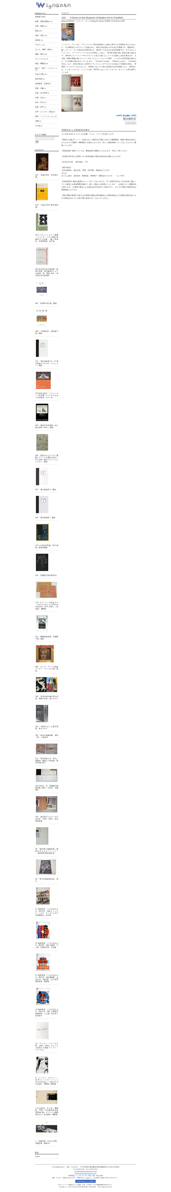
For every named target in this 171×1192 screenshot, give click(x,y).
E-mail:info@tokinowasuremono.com (85, 1171)
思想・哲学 (40, 107)
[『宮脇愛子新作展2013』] (47, 562)
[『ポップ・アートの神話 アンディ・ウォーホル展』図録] (47, 653)
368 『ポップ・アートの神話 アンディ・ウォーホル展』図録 (47, 669)
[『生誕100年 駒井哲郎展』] (47, 191)
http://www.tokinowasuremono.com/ (85, 1173)
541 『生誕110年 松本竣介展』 (46, 176)
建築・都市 (41, 54)
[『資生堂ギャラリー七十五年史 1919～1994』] (47, 804)
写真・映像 (41, 26)
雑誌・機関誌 (41, 63)
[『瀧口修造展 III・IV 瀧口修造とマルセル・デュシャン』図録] (47, 348)
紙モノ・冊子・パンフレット (46, 69)
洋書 (38, 121)
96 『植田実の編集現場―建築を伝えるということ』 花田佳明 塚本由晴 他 (46, 851)
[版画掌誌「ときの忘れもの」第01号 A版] (47, 996)
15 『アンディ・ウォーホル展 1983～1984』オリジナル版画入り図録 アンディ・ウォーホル (46, 1047)
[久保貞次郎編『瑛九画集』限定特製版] (47, 532)
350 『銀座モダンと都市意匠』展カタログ (46, 728)
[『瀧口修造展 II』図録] (47, 476)
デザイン (40, 45)
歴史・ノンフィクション (46, 116)
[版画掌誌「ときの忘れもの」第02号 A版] (47, 962)
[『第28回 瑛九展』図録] (47, 290)
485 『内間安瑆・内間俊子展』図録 (46, 332)
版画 (38, 31)
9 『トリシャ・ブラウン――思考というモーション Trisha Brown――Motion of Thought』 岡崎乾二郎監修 (47, 1081)
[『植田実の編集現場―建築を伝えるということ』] (47, 835)
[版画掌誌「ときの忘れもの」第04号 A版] (47, 930)
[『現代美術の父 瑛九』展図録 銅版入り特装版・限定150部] (47, 749)
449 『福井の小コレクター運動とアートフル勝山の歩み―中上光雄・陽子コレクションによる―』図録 (46, 458)
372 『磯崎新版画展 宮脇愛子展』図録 (46, 638)
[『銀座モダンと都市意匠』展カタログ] (47, 713)
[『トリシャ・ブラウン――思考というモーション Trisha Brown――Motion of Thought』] (47, 1064)
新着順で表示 (40, 17)
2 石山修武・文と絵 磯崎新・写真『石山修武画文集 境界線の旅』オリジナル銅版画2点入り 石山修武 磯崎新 (46, 1111)
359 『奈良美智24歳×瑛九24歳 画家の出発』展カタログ (46, 697)
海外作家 (40, 79)
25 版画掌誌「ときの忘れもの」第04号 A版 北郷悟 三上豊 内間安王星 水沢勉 (46, 945)
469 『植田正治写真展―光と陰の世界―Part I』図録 (46, 426)
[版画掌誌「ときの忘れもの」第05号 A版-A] (47, 895)
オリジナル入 (41, 59)
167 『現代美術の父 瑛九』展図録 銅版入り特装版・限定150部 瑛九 (46, 761)
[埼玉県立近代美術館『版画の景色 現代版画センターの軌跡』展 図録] (47, 256)
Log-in (37, 1156)
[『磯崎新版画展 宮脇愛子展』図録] (47, 623)
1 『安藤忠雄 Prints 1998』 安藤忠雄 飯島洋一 (46, 1142)
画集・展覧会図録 (43, 21)
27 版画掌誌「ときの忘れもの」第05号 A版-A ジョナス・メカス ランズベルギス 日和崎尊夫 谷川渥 (47, 912)
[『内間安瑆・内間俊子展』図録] (47, 318)
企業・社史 (40, 98)
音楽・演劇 (40, 88)
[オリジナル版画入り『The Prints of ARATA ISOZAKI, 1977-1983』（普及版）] (47, 590)
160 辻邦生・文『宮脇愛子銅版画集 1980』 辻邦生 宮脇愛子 (46, 788)
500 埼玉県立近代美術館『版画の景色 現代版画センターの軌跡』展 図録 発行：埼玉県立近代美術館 (46, 272)
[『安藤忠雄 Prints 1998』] (47, 1129)
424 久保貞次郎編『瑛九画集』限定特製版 (46, 546)
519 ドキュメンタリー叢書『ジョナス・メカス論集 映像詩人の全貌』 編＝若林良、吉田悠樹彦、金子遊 (46, 238)
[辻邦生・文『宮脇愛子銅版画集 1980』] (47, 775)
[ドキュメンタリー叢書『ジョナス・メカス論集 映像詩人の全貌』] (47, 221)
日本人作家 (41, 74)
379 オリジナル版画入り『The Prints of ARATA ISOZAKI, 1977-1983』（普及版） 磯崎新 (46, 605)
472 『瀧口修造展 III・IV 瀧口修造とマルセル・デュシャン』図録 (46, 363)
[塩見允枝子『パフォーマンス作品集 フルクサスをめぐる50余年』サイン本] (47, 380)
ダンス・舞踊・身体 (44, 49)
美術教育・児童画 (43, 84)
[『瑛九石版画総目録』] (47, 867)
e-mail (87, 1177)
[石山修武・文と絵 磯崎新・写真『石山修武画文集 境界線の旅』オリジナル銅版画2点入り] (47, 1097)
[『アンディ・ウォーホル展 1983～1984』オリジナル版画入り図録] (47, 1030)
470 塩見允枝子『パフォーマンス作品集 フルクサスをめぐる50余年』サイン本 (46, 395)
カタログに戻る (130, 123)
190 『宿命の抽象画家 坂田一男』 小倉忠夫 (46, 736)
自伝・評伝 (40, 102)
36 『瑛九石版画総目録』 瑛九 (46, 880)
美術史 (39, 40)
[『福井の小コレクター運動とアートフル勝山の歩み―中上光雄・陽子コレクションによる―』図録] (47, 442)
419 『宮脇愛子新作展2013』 (46, 575)
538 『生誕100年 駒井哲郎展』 (46, 206)
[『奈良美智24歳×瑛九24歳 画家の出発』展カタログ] (47, 684)
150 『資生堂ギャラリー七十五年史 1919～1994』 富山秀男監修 (46, 819)
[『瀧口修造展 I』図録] (47, 504)
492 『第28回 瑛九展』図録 (46, 303)
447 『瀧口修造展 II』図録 (45, 490)
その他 (38, 126)
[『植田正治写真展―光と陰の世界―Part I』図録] (47, 412)
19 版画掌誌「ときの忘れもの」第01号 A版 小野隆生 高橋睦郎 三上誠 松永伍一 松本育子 (47, 1012)
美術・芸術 (41, 35)
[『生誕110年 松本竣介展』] (47, 161)
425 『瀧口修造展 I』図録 (45, 518)
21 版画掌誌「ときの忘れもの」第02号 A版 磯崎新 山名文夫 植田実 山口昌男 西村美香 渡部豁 (47, 978)
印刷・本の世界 (42, 93)
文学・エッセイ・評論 (45, 112)
